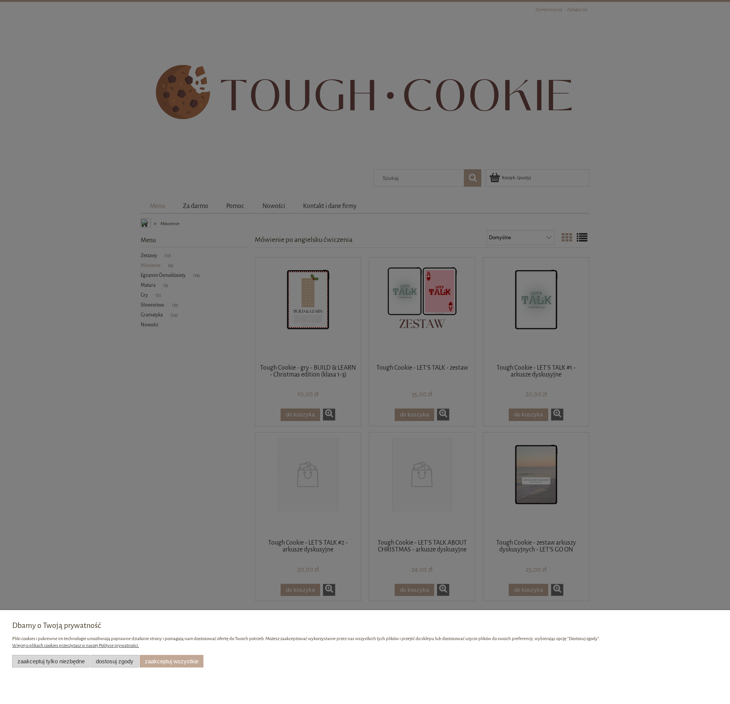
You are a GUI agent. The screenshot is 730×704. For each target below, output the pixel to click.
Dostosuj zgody (114, 661)
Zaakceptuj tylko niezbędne (51, 661)
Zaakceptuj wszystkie (171, 661)
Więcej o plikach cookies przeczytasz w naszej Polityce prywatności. (75, 645)
